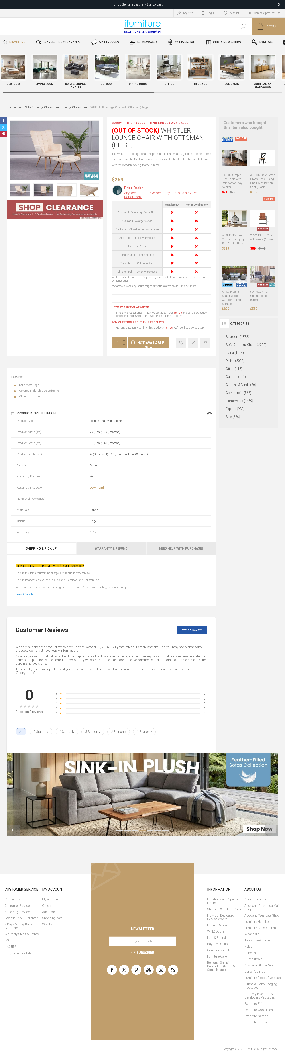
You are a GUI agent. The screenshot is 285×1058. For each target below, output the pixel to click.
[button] (277, 72)
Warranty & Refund (111, 548)
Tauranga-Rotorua (257, 940)
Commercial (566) (238, 393)
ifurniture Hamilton (257, 921)
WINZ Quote (215, 931)
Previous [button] (13, 830)
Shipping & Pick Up (41, 548)
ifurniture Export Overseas (262, 978)
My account (50, 899)
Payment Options (219, 944)
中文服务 (11, 946)
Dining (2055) (235, 360)
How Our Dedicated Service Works (220, 917)
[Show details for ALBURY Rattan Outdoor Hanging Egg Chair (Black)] (234, 218)
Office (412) (234, 368)
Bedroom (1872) (237, 336)
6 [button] (157, 830)
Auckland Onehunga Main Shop (262, 907)
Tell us (178, 312)
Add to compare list (193, 343)
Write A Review (192, 630)
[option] (20, 190)
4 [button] (142, 830)
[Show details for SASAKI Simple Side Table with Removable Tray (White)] (234, 158)
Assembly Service (17, 912)
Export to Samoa (256, 1016)
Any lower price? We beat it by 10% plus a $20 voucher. (165, 195)
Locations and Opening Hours (223, 901)
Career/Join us (254, 971)
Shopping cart (52, 918)
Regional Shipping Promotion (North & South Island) (221, 966)
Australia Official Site (258, 965)
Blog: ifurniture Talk (18, 953)
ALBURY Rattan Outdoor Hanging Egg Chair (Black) (233, 239)
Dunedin (250, 953)
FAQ (7, 940)
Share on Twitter (3, 127)
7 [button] (165, 830)
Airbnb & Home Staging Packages (260, 985)
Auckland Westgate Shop (262, 915)
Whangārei (252, 934)
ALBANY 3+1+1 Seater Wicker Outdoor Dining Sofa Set (231, 297)
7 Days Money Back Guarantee (18, 926)
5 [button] (150, 830)
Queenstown (253, 959)
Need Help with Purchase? (181, 548)
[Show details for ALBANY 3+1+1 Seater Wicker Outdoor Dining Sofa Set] (234, 274)
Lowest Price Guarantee (21, 918)
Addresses (49, 912)
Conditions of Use (219, 950)
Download (97, 487)
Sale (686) (233, 417)
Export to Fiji (253, 1003)
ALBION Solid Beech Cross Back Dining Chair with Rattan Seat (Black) (262, 181)
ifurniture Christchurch (260, 928)
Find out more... (189, 286)
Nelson (249, 946)
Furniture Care (217, 956)
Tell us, (168, 327)
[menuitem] (23, 899)
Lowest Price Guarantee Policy (164, 315)
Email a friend (205, 343)
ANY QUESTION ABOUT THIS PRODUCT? (138, 322)
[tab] (41, 548)
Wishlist (47, 924)
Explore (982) (235, 409)
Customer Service (17, 905)
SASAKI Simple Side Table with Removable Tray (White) (232, 181)
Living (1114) (235, 352)
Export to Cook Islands (260, 1010)
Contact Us (12, 899)
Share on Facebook (3, 120)
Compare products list (267, 13)
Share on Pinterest (3, 134)
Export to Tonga (255, 1022)
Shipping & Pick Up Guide (224, 909)
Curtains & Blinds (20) (241, 385)
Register (188, 13)
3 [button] (135, 830)
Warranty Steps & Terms (22, 934)
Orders (47, 905)
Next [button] (271, 830)
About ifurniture (255, 899)
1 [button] (119, 830)
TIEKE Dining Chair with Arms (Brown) (262, 237)
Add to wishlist (181, 343)
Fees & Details (24, 594)
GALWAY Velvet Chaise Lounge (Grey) (259, 295)
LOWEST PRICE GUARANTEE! (130, 307)
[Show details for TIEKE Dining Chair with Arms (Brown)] (262, 218)
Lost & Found (216, 937)
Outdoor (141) (236, 377)
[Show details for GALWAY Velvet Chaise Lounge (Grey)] (262, 274)
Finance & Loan (218, 925)
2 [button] (127, 830)
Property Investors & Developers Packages (259, 995)
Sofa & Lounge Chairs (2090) (246, 344)
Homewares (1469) (239, 401)
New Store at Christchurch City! (138, 5)
